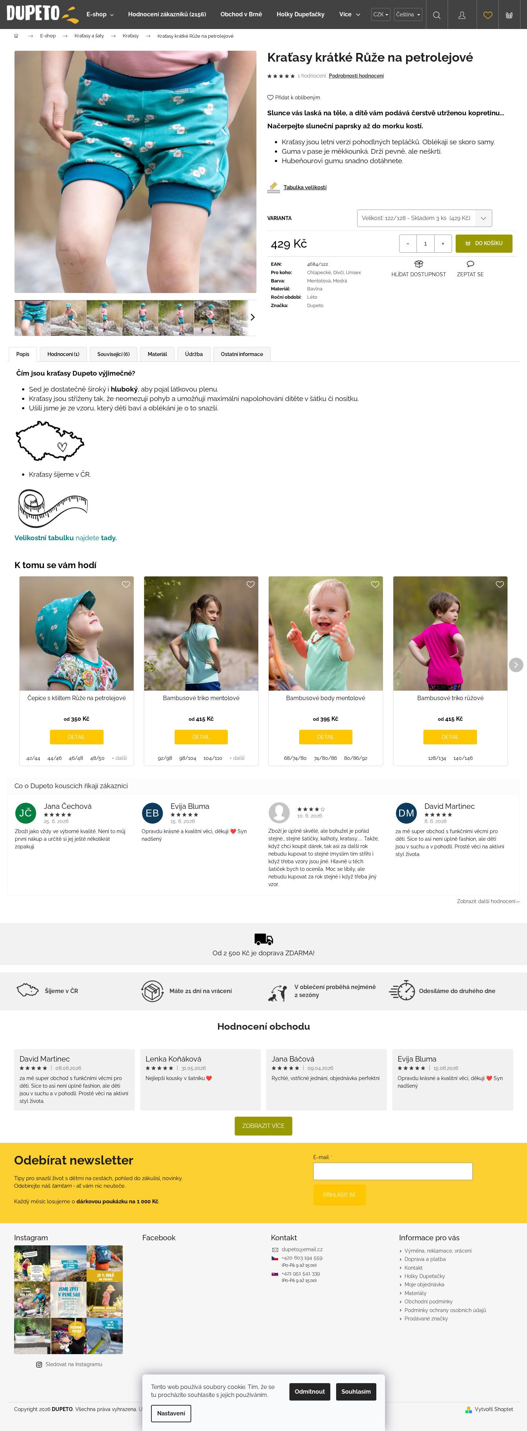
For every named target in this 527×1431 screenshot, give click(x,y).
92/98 (165, 758)
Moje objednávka (424, 1284)
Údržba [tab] (194, 354)
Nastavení (171, 1413)
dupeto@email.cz (302, 1249)
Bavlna (314, 288)
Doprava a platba (425, 1259)
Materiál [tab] (157, 354)
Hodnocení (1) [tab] (63, 354)
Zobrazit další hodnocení (486, 901)
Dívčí (338, 272)
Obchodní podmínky (429, 1301)
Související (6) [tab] (113, 354)
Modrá (340, 281)
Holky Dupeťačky (425, 1276)
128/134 (437, 758)
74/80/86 (325, 758)
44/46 (54, 758)
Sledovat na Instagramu (74, 1364)
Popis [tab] (22, 354)
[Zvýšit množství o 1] (443, 243)
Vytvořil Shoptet (494, 1409)
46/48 (76, 758)
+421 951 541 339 (301, 1273)
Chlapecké (319, 272)
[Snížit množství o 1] (408, 243)
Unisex (353, 272)
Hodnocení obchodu (263, 1026)
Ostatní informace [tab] (242, 354)
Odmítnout (310, 1391)
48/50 (97, 758)
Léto (312, 297)
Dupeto (315, 305)
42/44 (33, 758)
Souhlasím (356, 1391)
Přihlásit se (339, 1195)
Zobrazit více (263, 1125)
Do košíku (489, 243)
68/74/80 (295, 758)
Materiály (416, 1293)
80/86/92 (355, 758)
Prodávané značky (426, 1319)
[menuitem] (100, 14)
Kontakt (414, 1268)
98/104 (187, 758)
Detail (76, 737)
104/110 (213, 758)
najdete (97, 538)
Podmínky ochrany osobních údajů (445, 1310)
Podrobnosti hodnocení (356, 76)
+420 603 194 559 (302, 1258)
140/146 (463, 758)
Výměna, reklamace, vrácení (438, 1251)
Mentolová (319, 281)
